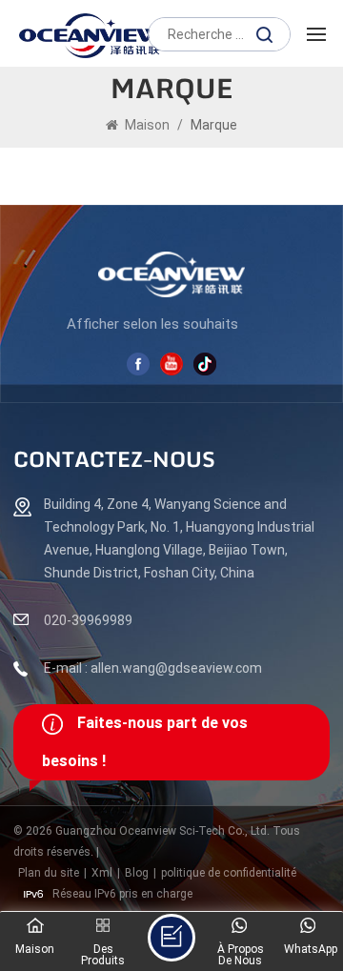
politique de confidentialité (228, 873)
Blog (137, 873)
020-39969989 (88, 620)
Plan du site (48, 873)
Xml (101, 873)
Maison (147, 124)
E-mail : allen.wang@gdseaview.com (153, 668)
